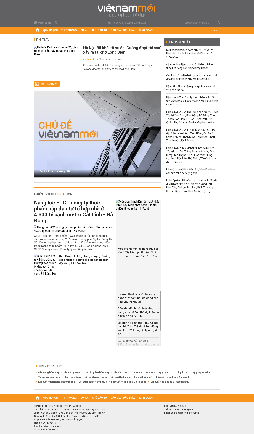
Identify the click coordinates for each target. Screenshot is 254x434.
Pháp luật (89, 59)
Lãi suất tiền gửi (143, 377)
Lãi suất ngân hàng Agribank (172, 377)
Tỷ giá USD (182, 372)
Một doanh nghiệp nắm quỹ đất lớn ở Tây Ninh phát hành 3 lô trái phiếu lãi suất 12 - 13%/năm (138, 252)
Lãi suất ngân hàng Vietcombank (169, 381)
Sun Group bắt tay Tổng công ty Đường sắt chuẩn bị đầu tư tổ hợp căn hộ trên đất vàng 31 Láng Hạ (84, 259)
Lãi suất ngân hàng (96, 377)
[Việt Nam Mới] (127, 10)
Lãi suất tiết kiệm (120, 377)
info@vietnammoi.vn (51, 426)
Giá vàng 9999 (71, 372)
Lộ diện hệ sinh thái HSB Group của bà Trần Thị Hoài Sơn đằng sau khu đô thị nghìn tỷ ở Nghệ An (138, 328)
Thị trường (69, 30)
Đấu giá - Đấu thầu (123, 30)
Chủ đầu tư (99, 30)
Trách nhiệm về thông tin (46, 429)
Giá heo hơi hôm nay (143, 372)
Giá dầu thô (120, 372)
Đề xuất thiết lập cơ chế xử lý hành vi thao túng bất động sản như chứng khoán (138, 298)
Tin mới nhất (179, 42)
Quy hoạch (50, 30)
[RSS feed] (56, 22)
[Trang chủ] (37, 30)
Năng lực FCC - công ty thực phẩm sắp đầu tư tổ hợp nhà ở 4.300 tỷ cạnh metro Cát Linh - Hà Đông (73, 212)
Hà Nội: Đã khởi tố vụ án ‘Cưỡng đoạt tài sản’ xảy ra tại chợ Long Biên (122, 50)
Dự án (84, 30)
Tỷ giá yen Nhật (201, 372)
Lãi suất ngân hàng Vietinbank (128, 381)
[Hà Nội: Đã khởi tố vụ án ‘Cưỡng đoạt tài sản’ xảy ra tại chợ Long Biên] (57, 51)
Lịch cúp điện (73, 377)
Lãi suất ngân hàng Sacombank (56, 381)
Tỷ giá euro (165, 372)
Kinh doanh (146, 30)
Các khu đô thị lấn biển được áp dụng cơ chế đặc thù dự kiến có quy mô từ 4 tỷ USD (138, 312)
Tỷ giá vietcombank (49, 377)
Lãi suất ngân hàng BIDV (93, 381)
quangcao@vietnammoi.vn (185, 413)
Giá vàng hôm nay (48, 372)
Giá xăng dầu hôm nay (96, 372)
